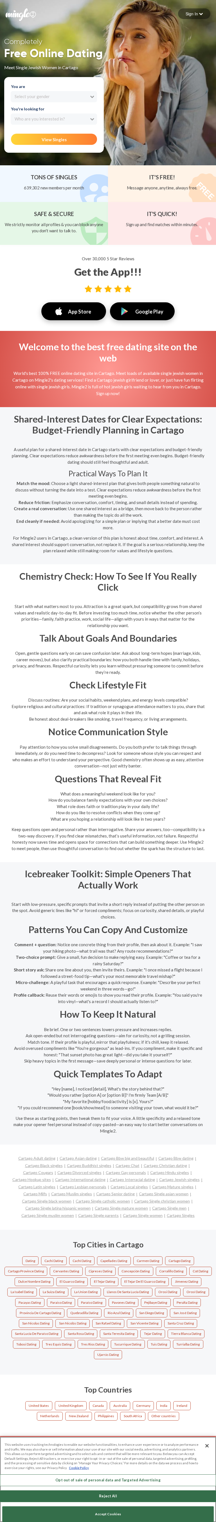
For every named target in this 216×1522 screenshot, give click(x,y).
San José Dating (185, 1313)
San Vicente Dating (144, 1323)
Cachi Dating (53, 1261)
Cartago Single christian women (162, 1201)
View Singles (54, 139)
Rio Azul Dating (119, 1313)
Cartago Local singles (129, 1186)
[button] (194, 13)
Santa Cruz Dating (181, 1323)
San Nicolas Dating (36, 1323)
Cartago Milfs (35, 1193)
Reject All (108, 1496)
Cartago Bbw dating (176, 1158)
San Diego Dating (151, 1313)
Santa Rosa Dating (81, 1333)
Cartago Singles (181, 1215)
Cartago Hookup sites (31, 1179)
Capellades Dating (113, 1261)
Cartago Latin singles (36, 1186)
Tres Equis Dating (58, 1344)
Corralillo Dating (171, 1271)
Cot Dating (200, 1271)
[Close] (207, 1446)
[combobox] (54, 96)
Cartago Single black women (46, 1201)
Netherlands (49, 1416)
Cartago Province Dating (26, 1271)
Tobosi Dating (26, 1344)
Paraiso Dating (61, 1302)
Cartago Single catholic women (103, 1201)
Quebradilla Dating (84, 1313)
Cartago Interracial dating (132, 1179)
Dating (30, 1261)
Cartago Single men (169, 1208)
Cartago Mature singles (173, 1186)
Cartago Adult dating (36, 1158)
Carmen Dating (148, 1261)
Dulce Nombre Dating (34, 1281)
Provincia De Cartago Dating (40, 1313)
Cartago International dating (80, 1179)
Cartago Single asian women (163, 1193)
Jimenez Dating (186, 1281)
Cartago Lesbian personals (83, 1186)
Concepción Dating (136, 1271)
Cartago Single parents (98, 1215)
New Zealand (79, 1416)
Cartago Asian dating (78, 1158)
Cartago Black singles (44, 1165)
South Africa (133, 1416)
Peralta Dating (187, 1302)
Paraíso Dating (91, 1302)
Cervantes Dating (66, 1271)
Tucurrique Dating (127, 1344)
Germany (143, 1405)
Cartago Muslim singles (71, 1193)
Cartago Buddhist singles (89, 1165)
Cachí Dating (82, 1261)
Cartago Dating (179, 1261)
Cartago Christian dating (165, 1165)
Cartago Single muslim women (47, 1215)
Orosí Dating (195, 1292)
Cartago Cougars (38, 1172)
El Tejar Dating (104, 1281)
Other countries (163, 1416)
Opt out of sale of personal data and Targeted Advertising (107, 1480)
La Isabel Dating (22, 1292)
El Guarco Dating (72, 1281)
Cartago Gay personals (126, 1172)
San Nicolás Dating (72, 1323)
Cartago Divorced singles (79, 1172)
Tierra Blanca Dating (186, 1333)
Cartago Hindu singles (169, 1172)
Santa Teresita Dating (118, 1333)
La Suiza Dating (54, 1292)
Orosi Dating (167, 1292)
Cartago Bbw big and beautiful (127, 1158)
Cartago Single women (143, 1215)
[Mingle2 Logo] (21, 14)
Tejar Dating (153, 1333)
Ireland (182, 1405)
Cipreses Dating (100, 1271)
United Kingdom (70, 1405)
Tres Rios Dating (93, 1344)
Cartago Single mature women (121, 1208)
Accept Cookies (108, 1514)
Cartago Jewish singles (179, 1179)
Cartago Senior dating (115, 1193)
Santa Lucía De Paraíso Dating (36, 1333)
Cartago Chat (128, 1165)
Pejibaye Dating (155, 1302)
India (163, 1405)
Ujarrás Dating (108, 1354)
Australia (120, 1405)
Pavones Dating (123, 1302)
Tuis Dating (159, 1344)
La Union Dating (86, 1292)
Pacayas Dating (30, 1302)
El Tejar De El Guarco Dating (144, 1281)
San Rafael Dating (108, 1323)
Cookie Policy (79, 1468)
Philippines (106, 1416)
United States (39, 1405)
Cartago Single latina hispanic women (58, 1208)
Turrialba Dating (188, 1344)
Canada (98, 1405)
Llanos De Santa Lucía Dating (128, 1292)
